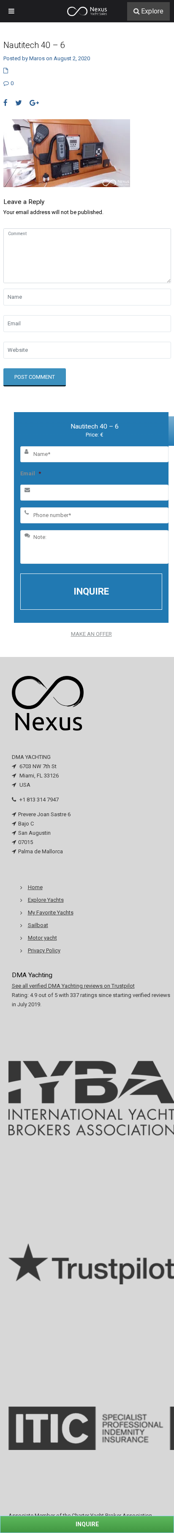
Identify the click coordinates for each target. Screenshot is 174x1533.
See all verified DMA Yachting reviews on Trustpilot (73, 986)
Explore (152, 11)
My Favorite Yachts (50, 912)
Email (30, 473)
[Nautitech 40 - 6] (66, 153)
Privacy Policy (44, 950)
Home (35, 887)
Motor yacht (42, 938)
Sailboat (38, 925)
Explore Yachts (46, 900)
